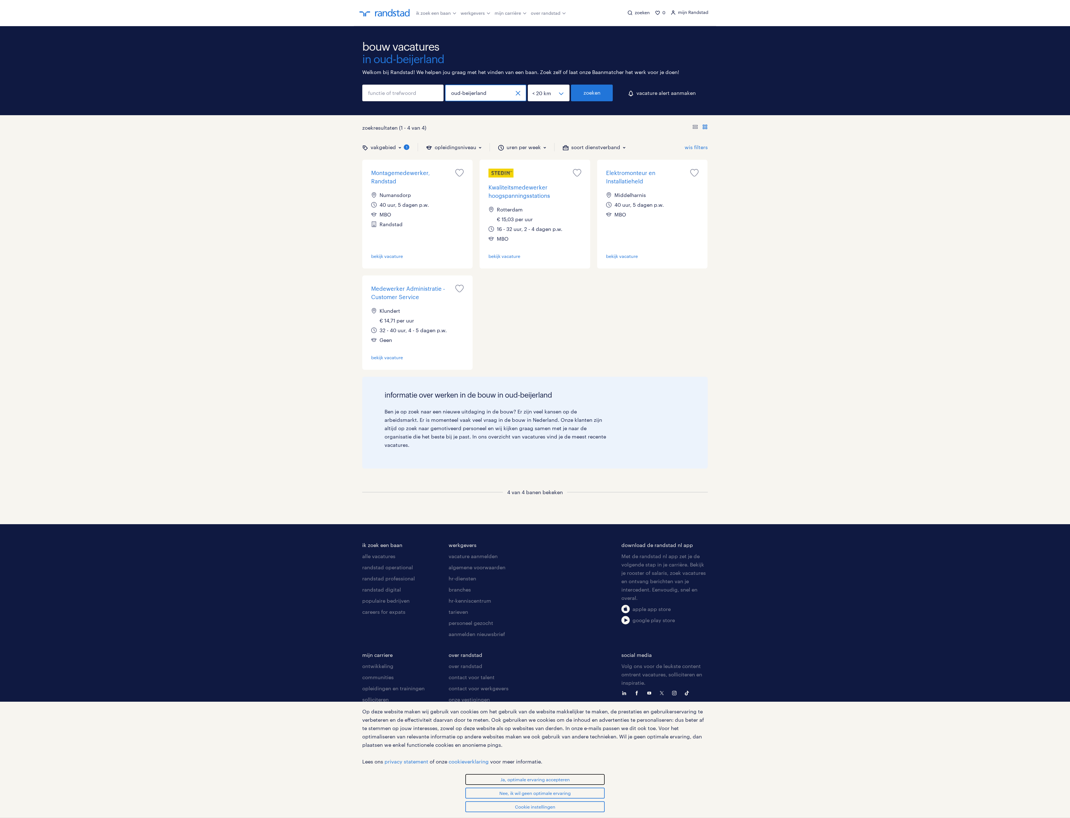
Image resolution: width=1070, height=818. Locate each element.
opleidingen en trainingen (393, 688)
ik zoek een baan (433, 13)
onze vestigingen (469, 699)
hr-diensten (462, 578)
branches (460, 590)
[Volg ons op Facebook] (638, 692)
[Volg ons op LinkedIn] (625, 692)
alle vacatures (378, 556)
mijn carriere (377, 655)
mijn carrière (508, 13)
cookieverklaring (469, 761)
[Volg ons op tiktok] (688, 692)
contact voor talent (472, 677)
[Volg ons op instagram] (676, 692)
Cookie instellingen (535, 806)
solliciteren (375, 699)
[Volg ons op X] (663, 692)
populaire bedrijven (386, 601)
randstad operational (387, 567)
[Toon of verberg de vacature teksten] (700, 128)
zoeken (591, 93)
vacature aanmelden (473, 556)
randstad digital (381, 590)
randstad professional (388, 578)
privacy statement (406, 761)
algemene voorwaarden (477, 567)
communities (378, 677)
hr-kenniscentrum (470, 601)
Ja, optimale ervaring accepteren (535, 779)
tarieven (458, 612)
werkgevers (473, 13)
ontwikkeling (377, 666)
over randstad (545, 13)
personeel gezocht (471, 623)
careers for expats (383, 612)
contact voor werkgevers (479, 688)
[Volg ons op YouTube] (650, 692)
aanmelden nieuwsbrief (477, 634)
